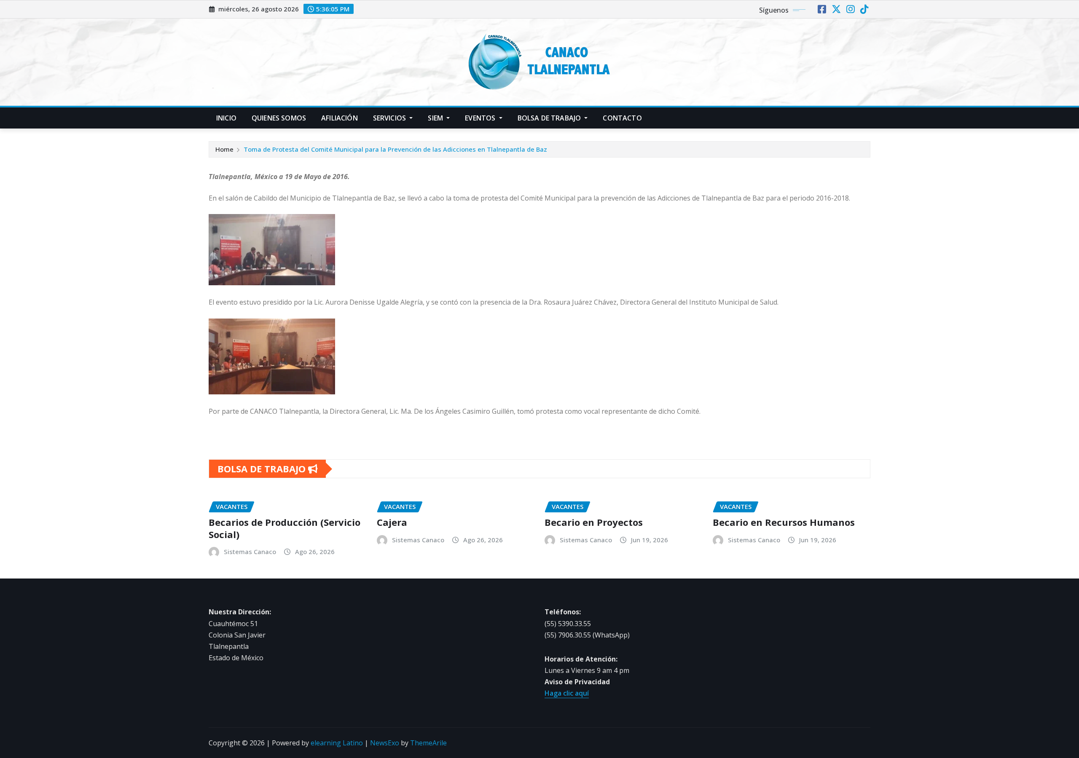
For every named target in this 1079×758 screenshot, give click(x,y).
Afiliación (339, 118)
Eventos (481, 118)
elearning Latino (337, 742)
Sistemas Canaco (250, 551)
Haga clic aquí (567, 693)
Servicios (390, 118)
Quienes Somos (279, 118)
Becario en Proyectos (594, 522)
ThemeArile (428, 742)
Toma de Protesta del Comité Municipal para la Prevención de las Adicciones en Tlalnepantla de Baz (395, 149)
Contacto (622, 118)
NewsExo (384, 742)
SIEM (436, 118)
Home (224, 149)
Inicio (226, 118)
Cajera (392, 522)
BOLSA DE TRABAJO (550, 118)
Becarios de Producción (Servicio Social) (284, 528)
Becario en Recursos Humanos (784, 522)
